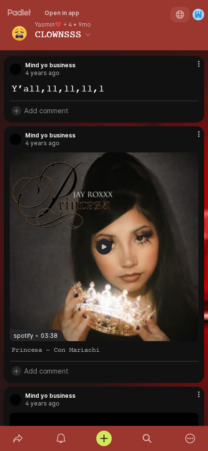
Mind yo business (50, 65)
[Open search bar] (147, 438)
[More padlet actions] (190, 438)
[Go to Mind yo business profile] (15, 69)
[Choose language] (180, 14)
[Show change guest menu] (198, 14)
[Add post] (103, 438)
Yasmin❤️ (48, 24)
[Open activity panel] (60, 438)
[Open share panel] (17, 438)
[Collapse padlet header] (88, 34)
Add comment (46, 110)
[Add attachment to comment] (16, 110)
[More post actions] (192, 68)
